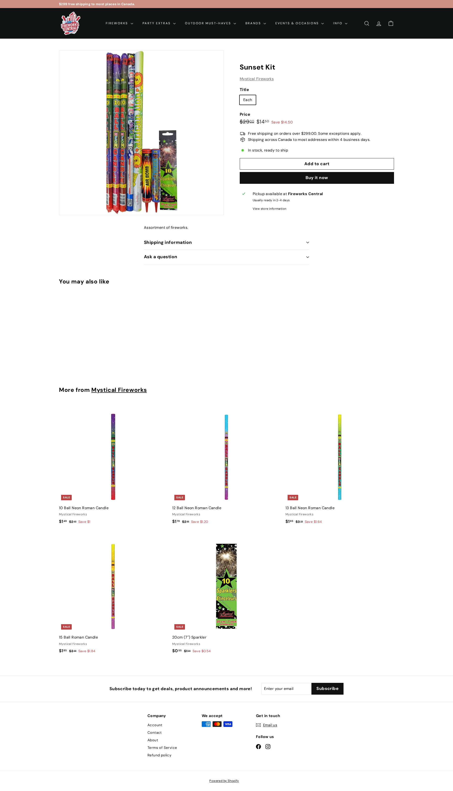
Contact (154, 732)
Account (155, 725)
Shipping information (168, 242)
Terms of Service (162, 747)
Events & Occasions (297, 23)
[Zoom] (141, 133)
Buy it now (317, 178)
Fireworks (118, 23)
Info (338, 23)
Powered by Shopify (224, 781)
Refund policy (159, 755)
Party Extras (157, 23)
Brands (253, 23)
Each (247, 100)
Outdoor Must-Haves (208, 23)
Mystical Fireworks (257, 78)
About (152, 740)
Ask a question (160, 257)
